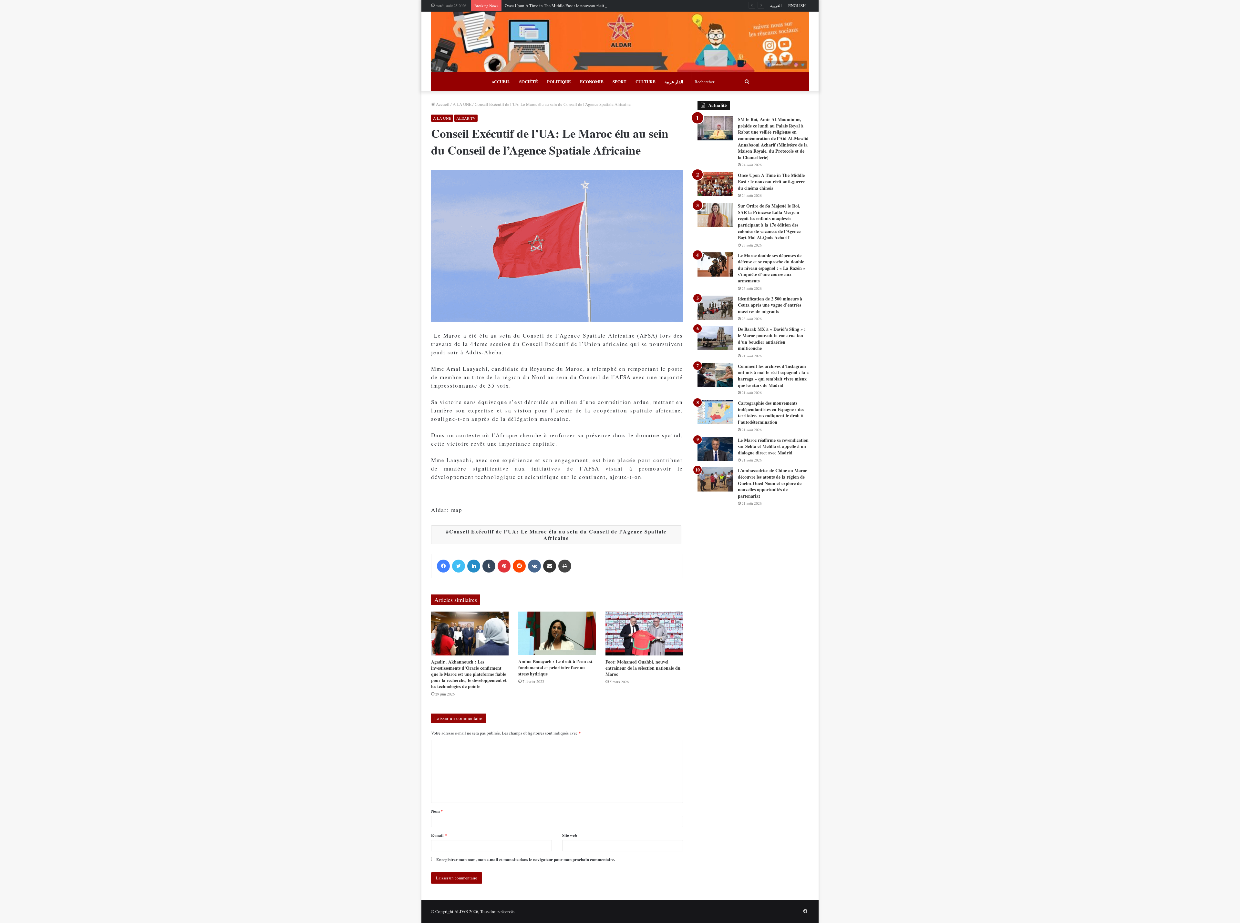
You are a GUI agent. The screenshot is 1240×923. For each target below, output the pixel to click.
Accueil (442, 104)
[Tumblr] (488, 566)
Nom (437, 811)
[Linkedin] (473, 566)
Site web (569, 835)
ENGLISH (797, 5)
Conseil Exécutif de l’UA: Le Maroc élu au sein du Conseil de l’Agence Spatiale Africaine (557, 535)
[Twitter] (458, 566)
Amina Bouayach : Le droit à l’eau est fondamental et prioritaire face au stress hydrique (555, 667)
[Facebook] (443, 566)
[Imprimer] (564, 566)
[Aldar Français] (620, 42)
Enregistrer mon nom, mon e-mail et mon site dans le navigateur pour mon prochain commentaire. (525, 859)
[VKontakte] (534, 566)
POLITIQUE (559, 81)
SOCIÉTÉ (528, 81)
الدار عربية (674, 81)
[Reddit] (519, 566)
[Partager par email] (549, 566)
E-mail (439, 835)
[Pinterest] (504, 566)
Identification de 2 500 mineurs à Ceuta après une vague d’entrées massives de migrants (770, 305)
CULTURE (646, 81)
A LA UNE (462, 104)
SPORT (619, 81)
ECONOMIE (592, 81)
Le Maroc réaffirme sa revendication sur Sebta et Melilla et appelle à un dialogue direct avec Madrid (773, 446)
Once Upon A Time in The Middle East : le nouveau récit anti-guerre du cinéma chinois (581, 5)
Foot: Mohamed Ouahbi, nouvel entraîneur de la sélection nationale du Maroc (642, 667)
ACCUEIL (500, 81)
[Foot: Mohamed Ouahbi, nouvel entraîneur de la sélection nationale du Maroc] (644, 633)
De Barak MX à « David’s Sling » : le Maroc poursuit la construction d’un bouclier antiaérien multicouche (772, 338)
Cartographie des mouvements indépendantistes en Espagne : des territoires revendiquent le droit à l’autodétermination (771, 412)
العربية (776, 5)
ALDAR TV (466, 118)
